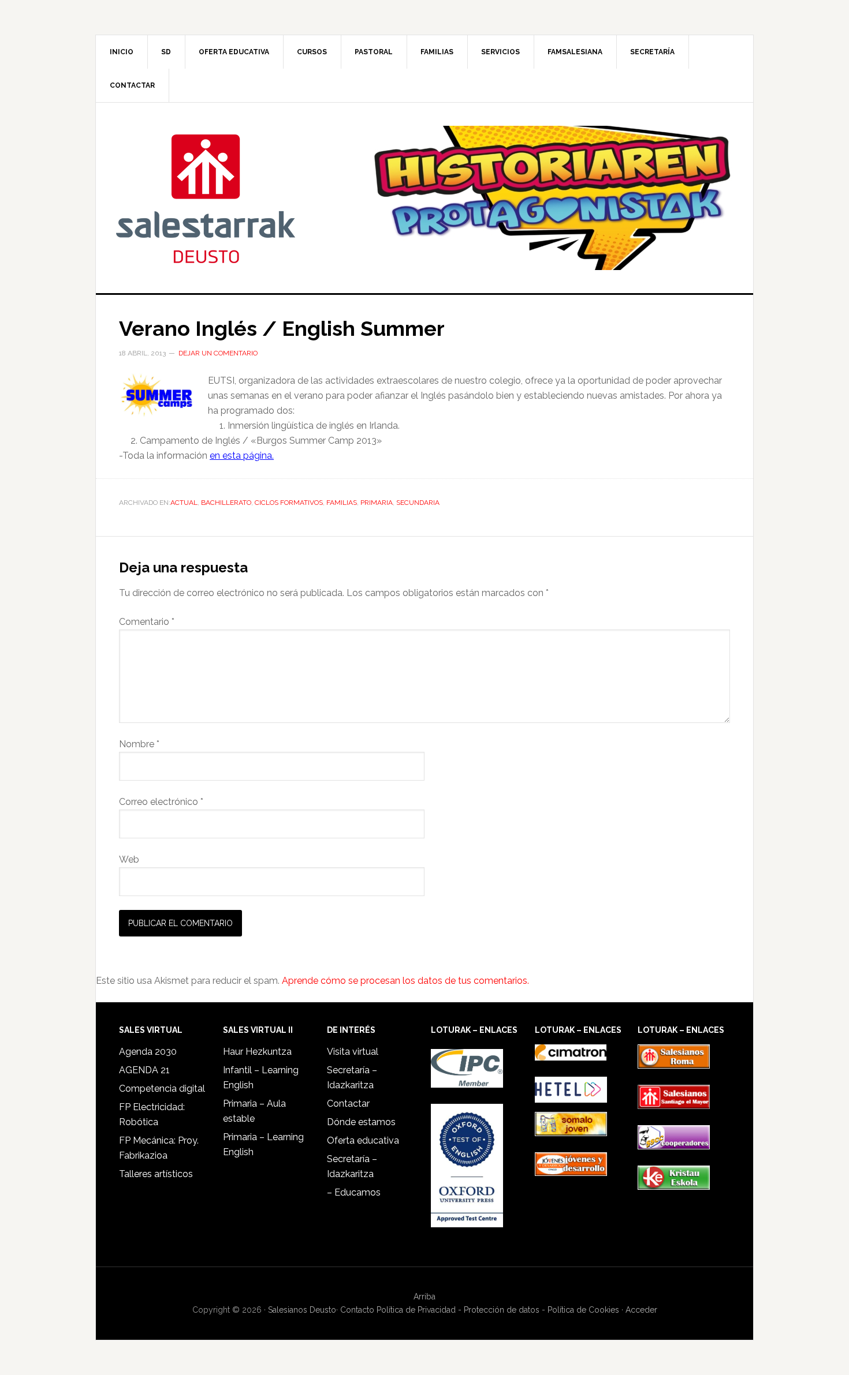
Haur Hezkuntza (257, 1051)
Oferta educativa (363, 1140)
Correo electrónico (161, 801)
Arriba (424, 1296)
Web (129, 859)
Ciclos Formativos (289, 503)
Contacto (357, 1309)
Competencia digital (162, 1088)
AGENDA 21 (144, 1070)
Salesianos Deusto (205, 198)
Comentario (146, 621)
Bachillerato (226, 503)
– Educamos (354, 1192)
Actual (184, 503)
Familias (341, 503)
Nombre (139, 744)
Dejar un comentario (218, 353)
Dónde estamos (361, 1122)
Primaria (376, 503)
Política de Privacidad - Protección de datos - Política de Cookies (498, 1309)
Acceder (641, 1309)
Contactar (348, 1103)
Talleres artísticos (156, 1173)
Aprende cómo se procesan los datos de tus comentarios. (405, 980)
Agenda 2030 (148, 1051)
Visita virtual (352, 1051)
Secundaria (418, 503)
